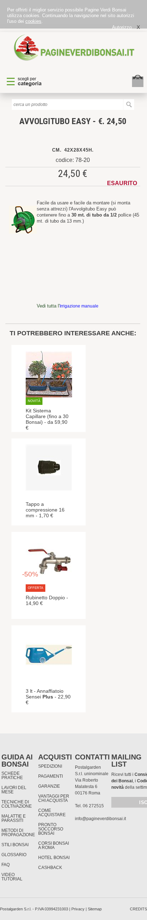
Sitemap (95, 909)
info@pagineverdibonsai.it (100, 818)
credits (138, 909)
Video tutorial (11, 876)
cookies (33, 21)
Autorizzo (122, 27)
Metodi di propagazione (18, 832)
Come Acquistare (52, 812)
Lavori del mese (13, 789)
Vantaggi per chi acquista (53, 798)
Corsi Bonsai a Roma (53, 845)
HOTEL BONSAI (54, 857)
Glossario (13, 854)
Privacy (78, 909)
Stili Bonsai (15, 844)
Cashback (50, 867)
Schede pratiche (12, 775)
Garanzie (49, 786)
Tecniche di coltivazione (16, 804)
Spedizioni (50, 766)
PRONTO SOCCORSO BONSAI (50, 829)
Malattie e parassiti (13, 818)
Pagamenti (50, 776)
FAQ (5, 864)
